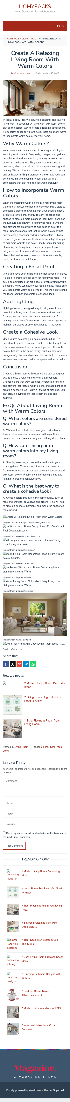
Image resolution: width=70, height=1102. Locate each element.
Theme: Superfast (54, 1090)
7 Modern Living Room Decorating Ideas (45, 685)
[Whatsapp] (33, 664)
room (60, 747)
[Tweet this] (13, 664)
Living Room (21, 747)
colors (44, 747)
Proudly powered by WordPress (23, 1090)
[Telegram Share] (26, 664)
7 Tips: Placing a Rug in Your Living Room (42, 722)
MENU (60, 26)
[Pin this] (19, 664)
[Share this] (6, 664)
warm (6, 751)
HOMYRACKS (35, 6)
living (52, 747)
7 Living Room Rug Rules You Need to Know (42, 698)
